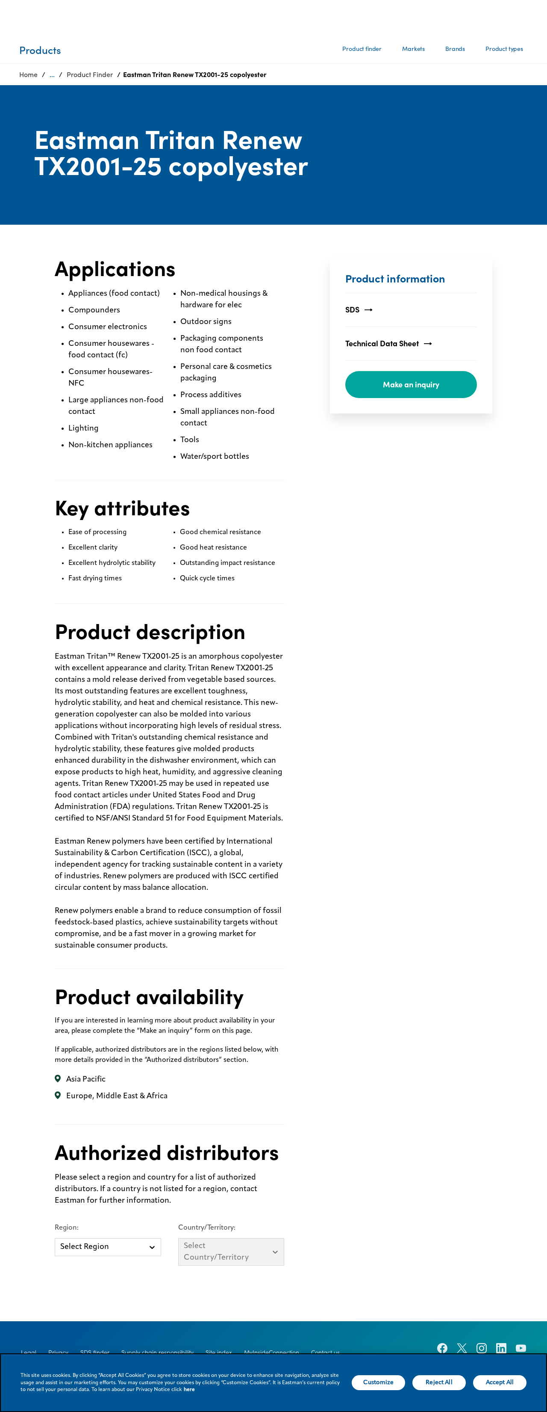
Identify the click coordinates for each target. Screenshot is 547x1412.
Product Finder (90, 74)
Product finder (362, 49)
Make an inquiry (411, 384)
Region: (67, 1228)
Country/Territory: (206, 1228)
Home (28, 74)
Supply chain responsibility (157, 1352)
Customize (378, 1382)
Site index (219, 1352)
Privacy (58, 1352)
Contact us (325, 1352)
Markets (413, 49)
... (52, 74)
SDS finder (94, 1352)
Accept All (500, 1382)
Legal (28, 1352)
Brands (455, 49)
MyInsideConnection (271, 1352)
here (189, 1389)
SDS (352, 310)
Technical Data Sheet (382, 343)
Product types (504, 49)
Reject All (439, 1382)
